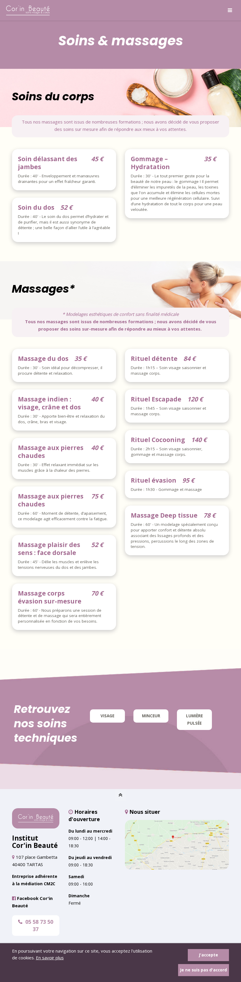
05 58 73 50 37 (39, 925)
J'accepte (208, 955)
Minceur (151, 715)
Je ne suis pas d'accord (203, 970)
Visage (107, 715)
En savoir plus (50, 958)
